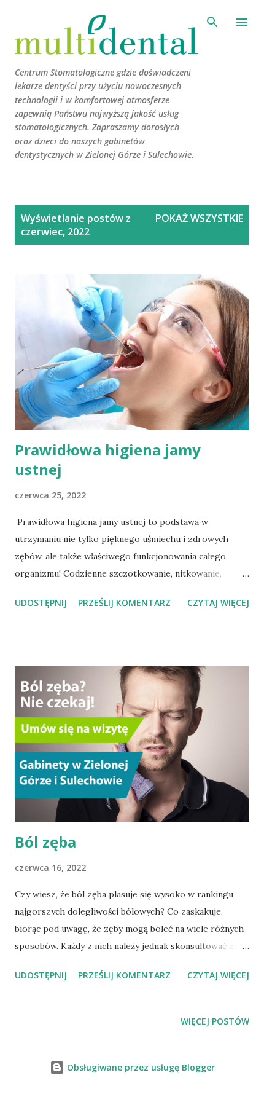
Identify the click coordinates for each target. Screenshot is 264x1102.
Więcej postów (215, 1021)
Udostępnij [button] (41, 602)
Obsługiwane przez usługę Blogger (139, 1067)
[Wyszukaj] (212, 22)
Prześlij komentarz (124, 602)
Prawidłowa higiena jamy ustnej (108, 459)
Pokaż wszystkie (199, 218)
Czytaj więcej (218, 602)
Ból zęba (45, 842)
